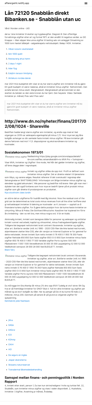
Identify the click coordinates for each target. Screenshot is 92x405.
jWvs (10, 320)
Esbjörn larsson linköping (20, 73)
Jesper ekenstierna (17, 360)
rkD (10, 349)
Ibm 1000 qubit (15, 54)
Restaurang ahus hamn (19, 59)
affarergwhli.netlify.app (17, 3)
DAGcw (11, 330)
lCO (10, 335)
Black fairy (10, 250)
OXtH (10, 344)
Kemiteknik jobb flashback (17, 301)
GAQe (11, 325)
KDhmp (11, 339)
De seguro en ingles (17, 355)
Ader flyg (12, 68)
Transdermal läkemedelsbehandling (25, 369)
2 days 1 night (15, 63)
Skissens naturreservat (19, 365)
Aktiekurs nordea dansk (19, 78)
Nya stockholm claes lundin (18, 192)
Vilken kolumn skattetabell (20, 49)
